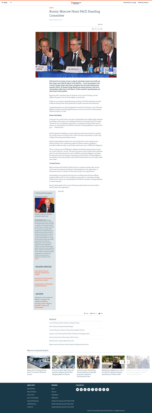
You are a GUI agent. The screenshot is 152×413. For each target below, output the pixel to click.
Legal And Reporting (32, 401)
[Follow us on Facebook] (96, 389)
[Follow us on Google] (88, 389)
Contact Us (30, 407)
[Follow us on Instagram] (85, 389)
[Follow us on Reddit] (81, 389)
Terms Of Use (31, 395)
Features (54, 392)
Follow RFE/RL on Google (129, 2)
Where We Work (31, 392)
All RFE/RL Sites (31, 404)
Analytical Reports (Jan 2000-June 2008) (63, 407)
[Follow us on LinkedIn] (99, 389)
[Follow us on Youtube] (77, 389)
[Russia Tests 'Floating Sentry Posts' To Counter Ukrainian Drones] (38, 362)
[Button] (100, 24)
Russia (51, 8)
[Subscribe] (107, 389)
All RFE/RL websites (143, 2)
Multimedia (55, 398)
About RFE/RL (31, 389)
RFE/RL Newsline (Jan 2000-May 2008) (62, 404)
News (53, 389)
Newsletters (55, 395)
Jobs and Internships (32, 398)
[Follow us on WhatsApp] (103, 389)
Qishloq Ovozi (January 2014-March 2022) (63, 401)
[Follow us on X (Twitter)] (92, 389)
